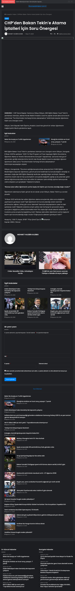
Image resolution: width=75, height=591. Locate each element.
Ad (5, 356)
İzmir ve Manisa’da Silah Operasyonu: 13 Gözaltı (21, 510)
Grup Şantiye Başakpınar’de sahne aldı (31, 456)
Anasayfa (9, 14)
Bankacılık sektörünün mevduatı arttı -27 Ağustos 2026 (36, 473)
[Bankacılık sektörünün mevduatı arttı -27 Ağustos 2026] (9, 475)
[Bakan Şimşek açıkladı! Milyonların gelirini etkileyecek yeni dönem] (9, 517)
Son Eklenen (37, 389)
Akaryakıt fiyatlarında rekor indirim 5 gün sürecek (34, 490)
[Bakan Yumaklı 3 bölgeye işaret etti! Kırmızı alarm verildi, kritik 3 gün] (37, 303)
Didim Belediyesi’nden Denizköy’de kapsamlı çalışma (31, 1)
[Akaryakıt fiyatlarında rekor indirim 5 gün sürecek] (9, 493)
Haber (14, 14)
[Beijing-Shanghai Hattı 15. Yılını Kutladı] (9, 441)
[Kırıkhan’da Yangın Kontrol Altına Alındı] (9, 526)
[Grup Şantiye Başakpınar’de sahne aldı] (9, 458)
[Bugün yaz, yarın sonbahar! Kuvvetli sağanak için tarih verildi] (60, 303)
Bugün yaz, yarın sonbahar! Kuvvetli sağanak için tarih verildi (60, 313)
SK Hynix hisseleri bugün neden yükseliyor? (19, 499)
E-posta (7, 363)
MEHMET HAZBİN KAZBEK (15, 34)
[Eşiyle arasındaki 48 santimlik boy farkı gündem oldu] (14, 303)
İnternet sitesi (43, 363)
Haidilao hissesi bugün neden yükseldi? (18, 532)
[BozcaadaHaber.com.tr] (37, 6)
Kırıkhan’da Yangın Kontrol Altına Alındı (31, 524)
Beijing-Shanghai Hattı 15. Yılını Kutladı (30, 438)
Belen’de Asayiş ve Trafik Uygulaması (18, 139)
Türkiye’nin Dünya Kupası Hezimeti (36, 290)
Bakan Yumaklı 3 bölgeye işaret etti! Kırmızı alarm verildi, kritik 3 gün (36, 313)
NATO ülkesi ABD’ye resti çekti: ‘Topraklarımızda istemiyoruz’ (26, 423)
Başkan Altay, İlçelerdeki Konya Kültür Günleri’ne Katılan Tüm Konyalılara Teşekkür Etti (35, 504)
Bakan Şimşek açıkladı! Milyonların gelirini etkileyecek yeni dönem (40, 515)
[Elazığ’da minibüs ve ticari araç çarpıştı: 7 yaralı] (44, 141)
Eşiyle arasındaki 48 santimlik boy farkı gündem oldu (14, 313)
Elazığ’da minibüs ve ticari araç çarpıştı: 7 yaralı (34, 401)
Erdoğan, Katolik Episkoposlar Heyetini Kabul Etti (60, 291)
